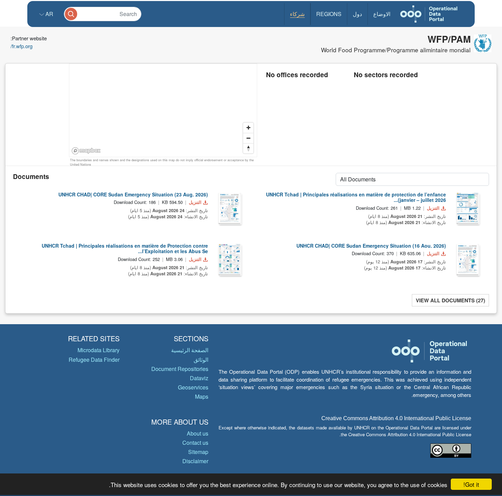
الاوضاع (381, 14)
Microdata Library (99, 350)
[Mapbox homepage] (86, 150)
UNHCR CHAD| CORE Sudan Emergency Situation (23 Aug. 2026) (133, 194)
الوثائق (201, 359)
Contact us (195, 442)
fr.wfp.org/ (21, 46)
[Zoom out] (248, 138)
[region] (163, 110)
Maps (201, 396)
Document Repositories (179, 369)
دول (357, 14)
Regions (328, 14)
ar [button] (48, 14)
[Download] (230, 207)
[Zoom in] (248, 128)
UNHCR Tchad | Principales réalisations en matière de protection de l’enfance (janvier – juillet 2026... (356, 197)
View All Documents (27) (450, 300)
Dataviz (199, 378)
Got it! (471, 484)
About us (197, 433)
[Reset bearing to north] (248, 148)
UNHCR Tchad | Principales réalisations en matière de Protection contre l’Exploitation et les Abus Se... (125, 248)
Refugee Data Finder (94, 359)
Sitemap (198, 452)
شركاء (297, 14)
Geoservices (193, 387)
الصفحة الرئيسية (189, 350)
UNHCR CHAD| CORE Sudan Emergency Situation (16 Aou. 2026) (371, 245)
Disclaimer (195, 461)
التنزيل (195, 202)
